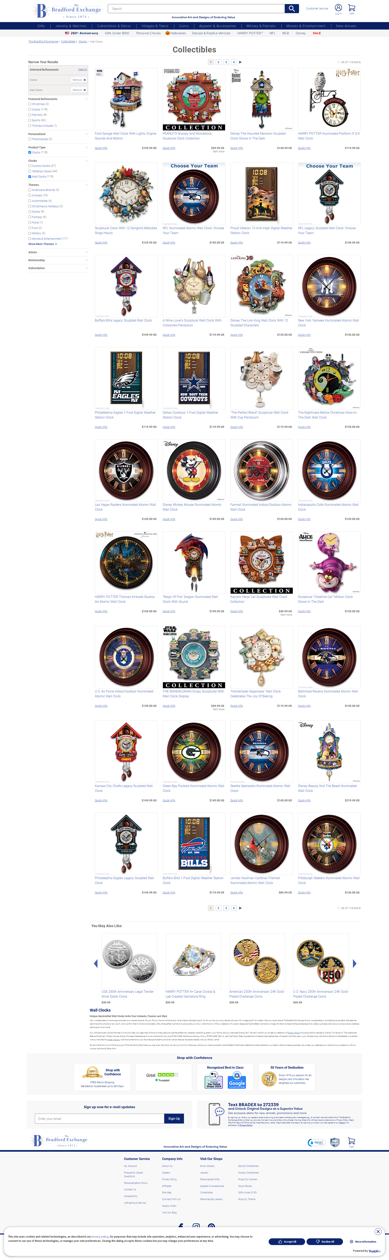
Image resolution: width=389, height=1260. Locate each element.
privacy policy (100, 1236)
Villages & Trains (154, 25)
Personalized (36, 134)
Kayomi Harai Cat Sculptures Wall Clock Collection (258, 599)
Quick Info (101, 148)
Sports (36, 120)
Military (36, 233)
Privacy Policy (246, 1125)
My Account (130, 1165)
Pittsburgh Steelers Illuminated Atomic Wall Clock (329, 880)
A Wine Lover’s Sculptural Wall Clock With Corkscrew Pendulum (192, 322)
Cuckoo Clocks (41, 166)
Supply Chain (169, 1205)
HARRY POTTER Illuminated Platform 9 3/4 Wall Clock (329, 135)
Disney (301, 33)
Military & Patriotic (261, 25)
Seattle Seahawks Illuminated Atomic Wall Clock (260, 788)
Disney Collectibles (248, 1172)
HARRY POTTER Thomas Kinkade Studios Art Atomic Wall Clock (125, 599)
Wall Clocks (39, 176)
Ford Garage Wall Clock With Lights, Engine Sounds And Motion (125, 135)
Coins (183, 25)
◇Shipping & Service (135, 1202)
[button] (317, 1142)
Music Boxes (245, 1186)
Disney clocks (294, 1032)
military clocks (113, 1039)
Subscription (36, 268)
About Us (167, 1165)
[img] (351, 1140)
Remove (77, 79)
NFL (273, 33)
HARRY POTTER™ (250, 33)
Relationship (36, 260)
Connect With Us (171, 1199)
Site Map (166, 1192)
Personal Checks (148, 33)
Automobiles (40, 201)
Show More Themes (41, 244)
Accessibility (131, 1196)
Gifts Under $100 (117, 33)
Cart (351, 13)
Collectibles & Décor (114, 25)
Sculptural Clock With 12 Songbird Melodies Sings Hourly (126, 230)
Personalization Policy (136, 1182)
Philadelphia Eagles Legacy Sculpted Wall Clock (124, 880)
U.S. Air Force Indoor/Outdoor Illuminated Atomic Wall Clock (124, 693)
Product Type (37, 147)
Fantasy (37, 217)
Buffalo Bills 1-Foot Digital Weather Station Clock (193, 880)
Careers (166, 1172)
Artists (32, 252)
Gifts (41, 25)
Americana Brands (43, 190)
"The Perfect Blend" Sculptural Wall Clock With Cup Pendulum (259, 414)
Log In (338, 13)
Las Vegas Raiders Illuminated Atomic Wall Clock (125, 506)
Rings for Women (247, 1179)
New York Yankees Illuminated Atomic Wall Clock (328, 322)
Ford (35, 228)
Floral (35, 222)
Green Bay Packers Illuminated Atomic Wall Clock (193, 788)
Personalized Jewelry (211, 1199)
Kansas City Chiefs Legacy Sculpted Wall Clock (124, 788)
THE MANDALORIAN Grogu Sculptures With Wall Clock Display (193, 693)
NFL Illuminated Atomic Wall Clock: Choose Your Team (193, 230)
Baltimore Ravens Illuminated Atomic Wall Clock (328, 693)
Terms (342, 1122)
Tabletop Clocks (42, 171)
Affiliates (166, 1186)
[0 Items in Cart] (351, 7)
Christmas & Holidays (45, 206)
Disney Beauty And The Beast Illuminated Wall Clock (327, 788)
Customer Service (317, 8)
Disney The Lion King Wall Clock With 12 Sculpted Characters (259, 322)
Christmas (38, 104)
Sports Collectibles (248, 1165)
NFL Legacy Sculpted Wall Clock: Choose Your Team (327, 230)
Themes (33, 185)
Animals (37, 195)
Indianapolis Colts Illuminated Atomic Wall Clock (328, 506)
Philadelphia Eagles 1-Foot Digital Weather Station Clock (125, 414)
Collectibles (206, 1192)
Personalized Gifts (210, 1179)
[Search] (292, 8)
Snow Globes (207, 1165)
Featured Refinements (42, 99)
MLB (285, 33)
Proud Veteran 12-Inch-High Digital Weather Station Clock (261, 230)
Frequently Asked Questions (133, 1174)
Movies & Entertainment (305, 25)
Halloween (178, 33)
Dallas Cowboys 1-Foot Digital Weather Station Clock (190, 414)
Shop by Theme (246, 1199)
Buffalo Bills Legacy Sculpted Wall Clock (123, 320)
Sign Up (174, 1118)
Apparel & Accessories (217, 25)
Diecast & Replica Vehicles (211, 33)
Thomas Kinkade (42, 126)
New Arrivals (346, 25)
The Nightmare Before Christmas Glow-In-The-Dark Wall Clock (327, 414)
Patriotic (37, 115)
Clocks (36, 109)
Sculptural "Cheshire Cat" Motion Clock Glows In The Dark (325, 599)
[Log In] (338, 7)
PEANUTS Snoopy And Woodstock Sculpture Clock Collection (187, 135)
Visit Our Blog (169, 1212)
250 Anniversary (84, 33)
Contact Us (130, 1189)
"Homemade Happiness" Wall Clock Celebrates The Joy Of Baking (255, 693)
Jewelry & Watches (71, 25)
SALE (317, 33)
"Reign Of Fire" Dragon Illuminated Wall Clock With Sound (190, 599)
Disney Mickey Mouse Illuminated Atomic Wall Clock (192, 506)
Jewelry (204, 1172)
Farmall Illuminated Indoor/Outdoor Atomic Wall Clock (261, 506)
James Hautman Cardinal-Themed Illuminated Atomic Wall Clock (255, 880)
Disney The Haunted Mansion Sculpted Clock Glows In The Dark (258, 135)
